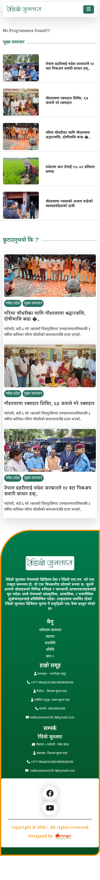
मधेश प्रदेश (13, 304)
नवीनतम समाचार (50, 631)
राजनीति (50, 644)
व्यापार (50, 637)
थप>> (50, 657)
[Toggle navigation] (88, 9)
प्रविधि (50, 650)
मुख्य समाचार (33, 304)
